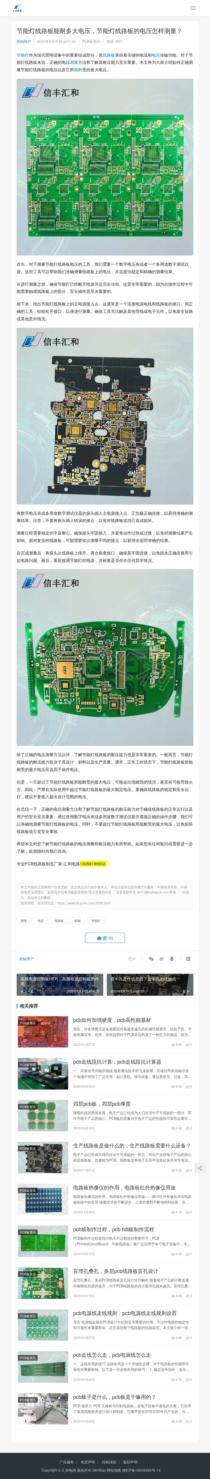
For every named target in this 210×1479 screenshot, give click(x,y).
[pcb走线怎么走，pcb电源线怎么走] (43, 1366)
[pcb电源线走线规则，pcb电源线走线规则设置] (43, 1325)
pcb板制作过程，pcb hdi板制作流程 (113, 1229)
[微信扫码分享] (151, 959)
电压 (156, 55)
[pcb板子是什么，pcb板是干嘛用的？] (43, 1408)
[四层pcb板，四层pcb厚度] (43, 1115)
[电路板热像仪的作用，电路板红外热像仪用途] (43, 1199)
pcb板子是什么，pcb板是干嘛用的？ (114, 1396)
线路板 (109, 55)
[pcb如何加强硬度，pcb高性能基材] (43, 1031)
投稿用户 (24, 41)
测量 (74, 62)
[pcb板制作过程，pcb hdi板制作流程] (43, 1241)
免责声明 (88, 1462)
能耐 (78, 70)
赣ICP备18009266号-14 (141, 1470)
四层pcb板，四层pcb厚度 (102, 1103)
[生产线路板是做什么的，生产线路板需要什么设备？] (43, 1157)
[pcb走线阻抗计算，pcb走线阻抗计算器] (43, 1073)
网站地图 (114, 1470)
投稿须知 (109, 1462)
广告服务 (66, 1462)
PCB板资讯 (91, 41)
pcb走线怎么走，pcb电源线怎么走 (112, 1354)
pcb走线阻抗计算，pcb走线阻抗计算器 (117, 1061)
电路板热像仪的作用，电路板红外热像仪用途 (124, 1187)
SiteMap (99, 1470)
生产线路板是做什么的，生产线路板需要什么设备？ (132, 1145)
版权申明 (130, 1462)
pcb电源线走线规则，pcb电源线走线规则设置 (125, 1313)
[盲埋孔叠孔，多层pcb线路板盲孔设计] (43, 1283)
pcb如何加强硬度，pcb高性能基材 (112, 1019)
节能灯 (23, 55)
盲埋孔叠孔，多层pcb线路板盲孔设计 (115, 1271)
